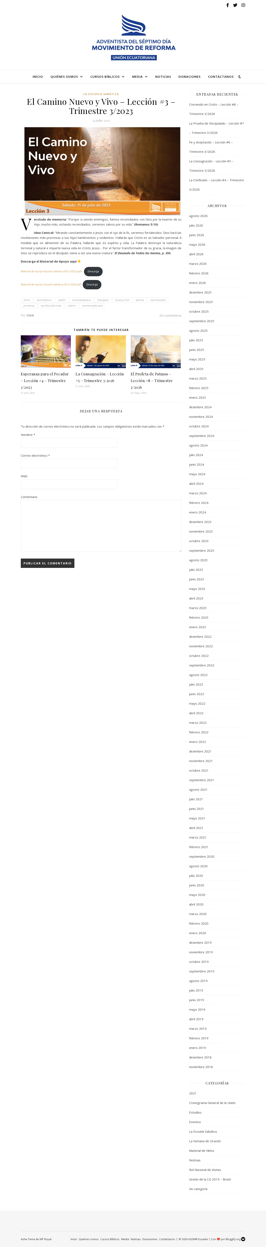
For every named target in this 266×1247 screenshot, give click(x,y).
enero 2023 (197, 627)
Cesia (30, 315)
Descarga (93, 271)
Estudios (195, 1112)
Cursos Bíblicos (105, 76)
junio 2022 (196, 694)
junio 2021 (196, 809)
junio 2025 (196, 350)
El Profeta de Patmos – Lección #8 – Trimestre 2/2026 (152, 380)
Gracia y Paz (122, 300)
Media (137, 76)
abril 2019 (196, 1019)
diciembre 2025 (200, 292)
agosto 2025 (198, 330)
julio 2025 (196, 340)
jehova (140, 300)
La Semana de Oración (205, 1141)
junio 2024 (196, 464)
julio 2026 (196, 225)
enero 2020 (197, 933)
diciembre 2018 (200, 1057)
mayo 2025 (197, 359)
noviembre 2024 (201, 416)
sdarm (72, 305)
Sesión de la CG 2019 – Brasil (210, 1179)
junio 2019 (196, 1000)
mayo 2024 (197, 474)
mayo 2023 (197, 589)
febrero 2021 (198, 847)
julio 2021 (196, 799)
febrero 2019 (198, 1038)
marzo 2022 (198, 722)
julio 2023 (196, 569)
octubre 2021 (199, 770)
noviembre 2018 (201, 1067)
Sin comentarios (170, 315)
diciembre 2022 (200, 636)
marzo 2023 (198, 608)
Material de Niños (201, 1150)
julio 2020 (196, 875)
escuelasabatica (81, 300)
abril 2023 (196, 598)
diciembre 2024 (200, 407)
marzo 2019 (198, 1028)
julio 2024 (196, 455)
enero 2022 (197, 742)
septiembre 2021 (201, 780)
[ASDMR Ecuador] (133, 38)
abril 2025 (196, 369)
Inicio (38, 76)
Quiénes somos (64, 76)
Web (24, 476)
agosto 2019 (198, 981)
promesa (28, 305)
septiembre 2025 (201, 321)
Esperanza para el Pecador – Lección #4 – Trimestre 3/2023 (45, 380)
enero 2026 (197, 283)
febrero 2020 (198, 923)
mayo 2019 (197, 1009)
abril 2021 (196, 828)
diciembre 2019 (200, 942)
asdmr (62, 300)
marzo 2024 (198, 493)
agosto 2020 (198, 866)
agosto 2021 (198, 789)
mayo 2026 (197, 244)
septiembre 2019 (201, 971)
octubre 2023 (199, 541)
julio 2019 (196, 990)
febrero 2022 (198, 732)
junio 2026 (196, 235)
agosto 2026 (198, 216)
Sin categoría (198, 1189)
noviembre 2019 (201, 952)
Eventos (195, 1122)
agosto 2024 (198, 445)
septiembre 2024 (201, 436)
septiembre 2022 (201, 665)
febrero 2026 (198, 273)
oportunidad (157, 300)
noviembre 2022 (201, 646)
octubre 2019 (199, 962)
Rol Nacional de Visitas (205, 1170)
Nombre (28, 435)
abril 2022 (196, 713)
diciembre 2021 (200, 751)
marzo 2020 (198, 914)
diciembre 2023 (200, 522)
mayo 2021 (197, 818)
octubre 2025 (199, 311)
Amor (26, 300)
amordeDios (44, 300)
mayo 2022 (197, 703)
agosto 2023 (198, 560)
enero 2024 (197, 512)
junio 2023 (196, 579)
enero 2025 (197, 397)
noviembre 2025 (201, 302)
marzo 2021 (198, 837)
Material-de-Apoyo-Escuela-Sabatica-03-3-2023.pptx (51, 271)
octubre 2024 (199, 426)
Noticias (163, 76)
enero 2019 (197, 1048)
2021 (193, 1093)
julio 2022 (196, 684)
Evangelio (103, 300)
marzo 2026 (198, 263)
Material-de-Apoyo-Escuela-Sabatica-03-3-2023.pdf (51, 284)
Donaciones (190, 76)
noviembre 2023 (201, 531)
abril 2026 (196, 254)
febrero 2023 (198, 617)
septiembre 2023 (201, 550)
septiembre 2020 (201, 856)
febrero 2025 (198, 388)
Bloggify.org (233, 1239)
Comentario (29, 497)
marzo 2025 (198, 378)
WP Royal (45, 1239)
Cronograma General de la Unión (212, 1103)
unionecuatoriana (92, 305)
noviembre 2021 (201, 761)
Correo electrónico (35, 455)
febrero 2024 (198, 503)
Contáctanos (221, 76)
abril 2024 (196, 483)
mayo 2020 (197, 895)
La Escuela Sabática (101, 94)
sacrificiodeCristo (51, 305)
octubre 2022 (199, 656)
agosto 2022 (198, 675)
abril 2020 (196, 904)
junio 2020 (196, 885)
